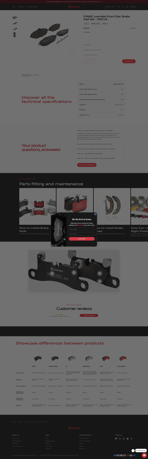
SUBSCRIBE (82, 239)
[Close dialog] (95, 214)
